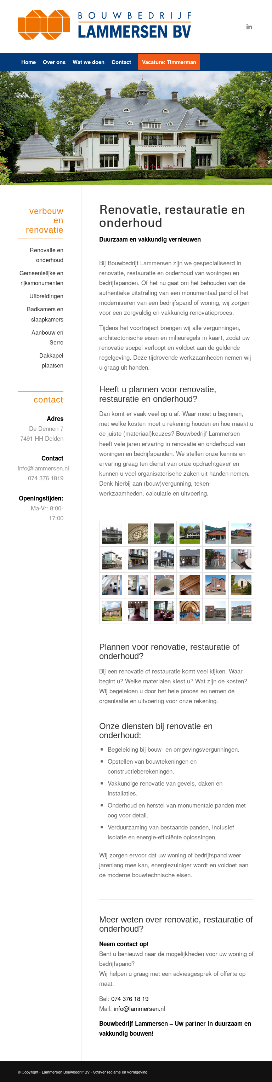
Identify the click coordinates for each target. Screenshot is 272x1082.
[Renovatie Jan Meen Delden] (138, 559)
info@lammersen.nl (139, 1008)
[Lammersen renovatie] (112, 533)
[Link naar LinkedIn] (249, 26)
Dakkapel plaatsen (51, 360)
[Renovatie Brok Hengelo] (112, 559)
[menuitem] (28, 62)
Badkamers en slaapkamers (45, 314)
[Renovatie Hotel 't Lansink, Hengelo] (215, 559)
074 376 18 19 (129, 998)
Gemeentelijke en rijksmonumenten (41, 278)
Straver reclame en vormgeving (120, 1072)
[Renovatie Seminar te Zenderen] (241, 585)
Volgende (266, 127)
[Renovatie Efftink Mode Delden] (164, 559)
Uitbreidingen (46, 296)
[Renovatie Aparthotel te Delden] (215, 533)
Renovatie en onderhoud (46, 255)
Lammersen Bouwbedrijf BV (66, 1072)
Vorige (6, 127)
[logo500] (106, 26)
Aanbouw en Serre (47, 337)
